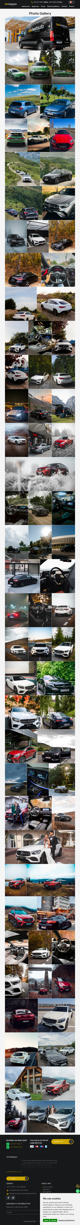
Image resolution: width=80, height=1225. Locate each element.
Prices (43, 6)
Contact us (58, 1142)
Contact (64, 6)
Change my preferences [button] (66, 1220)
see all (13, 1178)
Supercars (35, 6)
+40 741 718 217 (39, 2)
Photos (71, 6)
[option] (40, 1168)
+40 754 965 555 (54, 2)
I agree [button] (46, 1220)
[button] (71, 2)
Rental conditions (53, 6)
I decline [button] (53, 1220)
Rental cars (26, 6)
